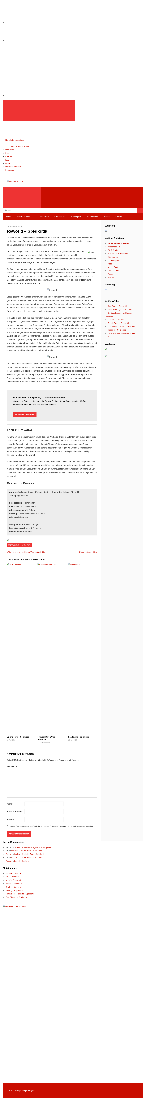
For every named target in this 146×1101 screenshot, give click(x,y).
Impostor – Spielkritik (117, 330)
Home (8, 217)
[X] (22, 59)
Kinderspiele (76, 217)
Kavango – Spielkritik (15, 890)
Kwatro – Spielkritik (14, 887)
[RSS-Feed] (22, 77)
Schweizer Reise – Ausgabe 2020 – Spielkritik (33, 847)
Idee (7, 153)
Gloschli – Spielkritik (116, 320)
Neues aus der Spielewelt (118, 243)
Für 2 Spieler (113, 250)
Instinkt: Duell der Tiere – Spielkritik (26, 851)
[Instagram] (22, 22)
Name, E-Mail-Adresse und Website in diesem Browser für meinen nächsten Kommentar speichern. (52, 826)
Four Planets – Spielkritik (16, 897)
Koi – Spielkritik (12, 877)
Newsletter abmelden (20, 146)
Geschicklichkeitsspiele (118, 253)
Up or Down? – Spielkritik (18, 737)
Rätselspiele (113, 257)
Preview (111, 277)
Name (10, 804)
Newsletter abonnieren (14, 140)
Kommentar (13, 766)
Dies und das (113, 271)
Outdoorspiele (113, 260)
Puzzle (110, 274)
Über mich (9, 150)
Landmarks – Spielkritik (78, 737)
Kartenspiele (59, 217)
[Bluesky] (22, 95)
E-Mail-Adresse (14, 811)
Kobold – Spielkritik (87, 552)
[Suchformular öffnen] (22, 197)
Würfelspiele (92, 217)
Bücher (107, 217)
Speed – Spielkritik (22, 861)
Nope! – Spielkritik (13, 880)
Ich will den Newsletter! (25, 414)
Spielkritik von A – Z (25, 217)
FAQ (7, 160)
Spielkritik (26, 545)
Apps (110, 264)
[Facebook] (22, 41)
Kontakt (8, 156)
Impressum (10, 170)
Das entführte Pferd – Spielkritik (121, 327)
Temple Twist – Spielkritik (118, 323)
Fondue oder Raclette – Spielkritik (20, 894)
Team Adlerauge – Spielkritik (120, 309)
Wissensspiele (114, 247)
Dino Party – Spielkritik (117, 306)
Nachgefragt (113, 267)
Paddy (8, 854)
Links (7, 163)
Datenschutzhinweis (13, 167)
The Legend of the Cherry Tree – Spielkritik (26, 552)
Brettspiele (44, 217)
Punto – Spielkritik (13, 873)
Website (10, 819)
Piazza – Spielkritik (14, 884)
